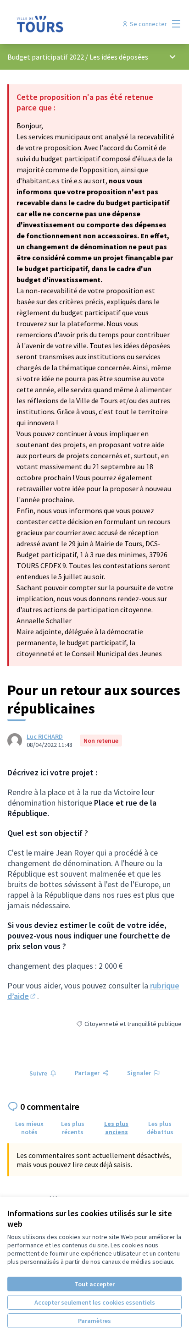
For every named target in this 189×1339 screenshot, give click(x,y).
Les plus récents (72, 1127)
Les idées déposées (118, 56)
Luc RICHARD (45, 736)
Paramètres (94, 1321)
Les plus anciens (116, 1127)
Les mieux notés (29, 1127)
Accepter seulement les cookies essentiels (94, 1302)
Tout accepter (94, 1284)
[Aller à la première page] (71, 23)
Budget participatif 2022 (45, 56)
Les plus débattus (160, 1127)
